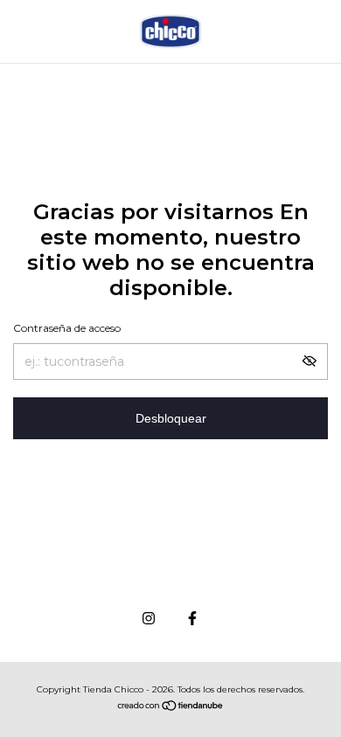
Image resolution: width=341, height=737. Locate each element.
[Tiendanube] (171, 707)
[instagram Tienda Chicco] (149, 618)
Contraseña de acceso (67, 327)
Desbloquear (171, 418)
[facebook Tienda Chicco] (192, 618)
